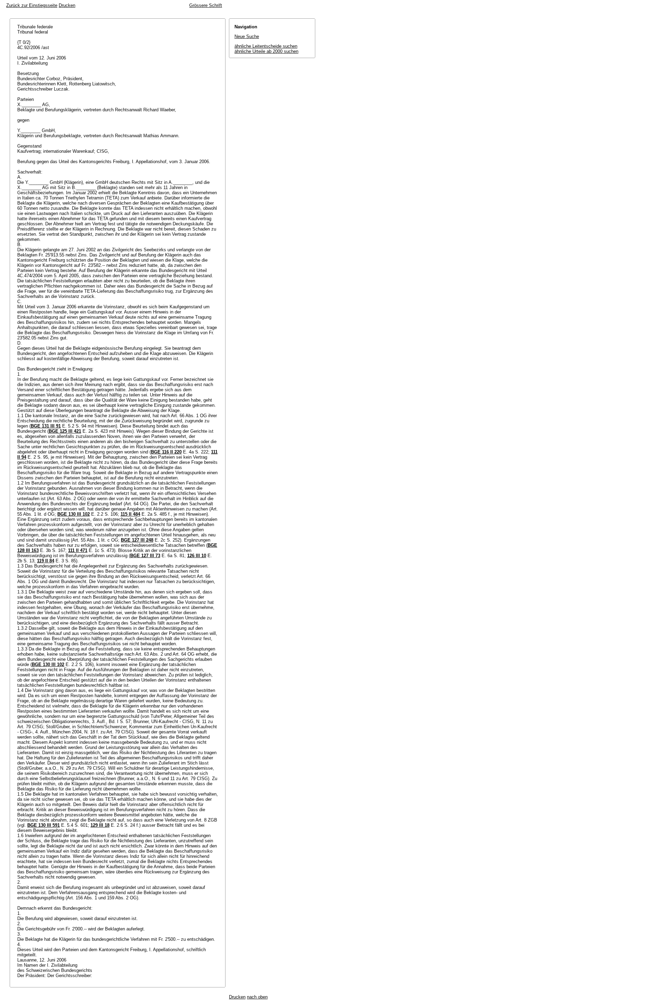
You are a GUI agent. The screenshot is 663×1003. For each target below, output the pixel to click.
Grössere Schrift (205, 5)
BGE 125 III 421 (65, 431)
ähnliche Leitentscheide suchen (265, 46)
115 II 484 (130, 514)
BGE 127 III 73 (145, 555)
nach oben (257, 997)
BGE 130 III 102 (73, 514)
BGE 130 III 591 (43, 825)
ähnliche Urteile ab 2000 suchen (266, 51)
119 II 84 (45, 560)
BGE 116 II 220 (166, 451)
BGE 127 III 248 (137, 540)
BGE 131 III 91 (46, 426)
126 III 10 (196, 555)
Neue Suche (246, 36)
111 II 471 (77, 550)
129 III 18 (99, 825)
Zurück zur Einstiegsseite (31, 5)
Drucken (67, 5)
